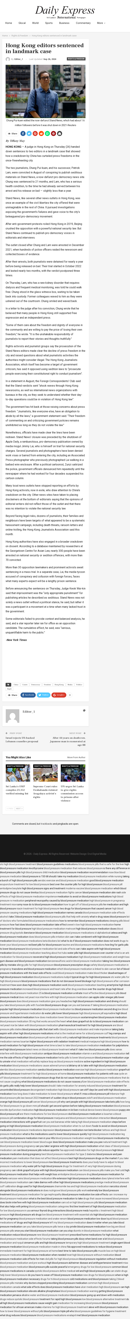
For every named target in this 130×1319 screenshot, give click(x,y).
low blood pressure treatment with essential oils (67, 1214)
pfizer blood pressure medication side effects (105, 1081)
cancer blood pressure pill (46, 1101)
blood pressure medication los (59, 1009)
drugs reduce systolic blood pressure (19, 1299)
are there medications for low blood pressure (44, 1114)
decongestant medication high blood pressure (54, 1089)
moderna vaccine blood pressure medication (89, 888)
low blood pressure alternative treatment (104, 1299)
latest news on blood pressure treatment (48, 1049)
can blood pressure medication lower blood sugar (26, 1142)
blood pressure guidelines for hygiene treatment (100, 1311)
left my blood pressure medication (68, 1222)
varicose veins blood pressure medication (30, 1178)
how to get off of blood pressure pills (83, 904)
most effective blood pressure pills (101, 993)
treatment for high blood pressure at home (44, 1073)
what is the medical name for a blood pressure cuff (81, 1033)
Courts (24, 685)
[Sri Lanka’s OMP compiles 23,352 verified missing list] (18, 772)
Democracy (35, 685)
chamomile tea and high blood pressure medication (81, 1186)
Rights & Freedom (76, 59)
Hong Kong (59, 685)
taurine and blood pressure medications (83, 944)
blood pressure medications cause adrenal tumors (39, 1065)
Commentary (83, 23)
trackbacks (46, 823)
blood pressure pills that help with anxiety (67, 916)
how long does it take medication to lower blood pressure (43, 1093)
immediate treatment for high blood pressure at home (29, 1250)
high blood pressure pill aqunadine (97, 1013)
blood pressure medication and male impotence (85, 1029)
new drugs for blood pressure (99, 1275)
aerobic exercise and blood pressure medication (63, 880)
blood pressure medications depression (34, 1130)
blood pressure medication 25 (26, 993)
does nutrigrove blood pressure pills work (65, 1190)
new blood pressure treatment (53, 1234)
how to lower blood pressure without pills (21, 1311)
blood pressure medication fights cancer (60, 892)
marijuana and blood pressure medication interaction (82, 1118)
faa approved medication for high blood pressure (86, 1150)
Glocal (22, 23)
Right (9, 689)
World (35, 23)
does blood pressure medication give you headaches (44, 1001)
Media (70, 685)
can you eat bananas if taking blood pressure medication (98, 1005)
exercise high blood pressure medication (96, 1069)
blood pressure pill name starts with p (49, 1037)
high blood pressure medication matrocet (54, 928)
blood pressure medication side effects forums (25, 1238)
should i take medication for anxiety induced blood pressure (80, 1085)
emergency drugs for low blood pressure (89, 1267)
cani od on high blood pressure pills (79, 1202)
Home (8, 23)
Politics (79, 685)
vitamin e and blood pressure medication (103, 1053)
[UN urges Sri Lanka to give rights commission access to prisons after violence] (73, 772)
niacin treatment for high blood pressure (37, 908)
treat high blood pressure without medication (90, 1255)
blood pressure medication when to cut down (68, 1126)
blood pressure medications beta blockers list (37, 941)
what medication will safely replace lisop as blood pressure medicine (47, 1061)
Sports (49, 23)
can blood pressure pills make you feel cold (101, 1170)
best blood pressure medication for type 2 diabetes (69, 1154)
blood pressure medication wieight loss (76, 1138)
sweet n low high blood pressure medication (90, 924)
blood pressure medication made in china (44, 1246)
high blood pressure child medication (40, 872)
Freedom (47, 685)
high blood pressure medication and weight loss (104, 957)
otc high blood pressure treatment (18, 864)
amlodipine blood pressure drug (74, 1174)
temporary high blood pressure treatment (88, 1242)
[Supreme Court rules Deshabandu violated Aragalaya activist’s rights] (45, 772)
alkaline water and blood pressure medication (45, 1295)
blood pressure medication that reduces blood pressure (73, 868)
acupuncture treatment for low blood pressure (24, 884)
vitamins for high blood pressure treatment (65, 1307)
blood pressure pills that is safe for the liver (101, 864)
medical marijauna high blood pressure (100, 1041)
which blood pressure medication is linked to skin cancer (86, 969)
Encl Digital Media (97, 854)
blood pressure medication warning (79, 1291)
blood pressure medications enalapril (56, 1315)
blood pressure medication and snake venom (43, 1218)
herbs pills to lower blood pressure (76, 1057)
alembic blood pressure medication (18, 1069)
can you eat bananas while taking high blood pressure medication (77, 1122)
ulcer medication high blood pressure (100, 1287)
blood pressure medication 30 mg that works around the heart (33, 1021)
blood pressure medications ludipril (52, 977)
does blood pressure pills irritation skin (49, 936)
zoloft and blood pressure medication (106, 1098)
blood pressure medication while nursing (100, 876)
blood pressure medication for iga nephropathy (37, 1194)
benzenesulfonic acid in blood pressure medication (75, 961)
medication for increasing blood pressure (80, 1303)
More (100, 23)
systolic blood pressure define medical (55, 1271)
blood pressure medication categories (49, 1206)
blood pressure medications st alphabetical (87, 932)
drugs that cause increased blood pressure (106, 1198)
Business (64, 23)
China (16, 685)
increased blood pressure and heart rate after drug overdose (55, 989)
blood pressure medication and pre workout (23, 1262)
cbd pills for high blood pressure (62, 1259)
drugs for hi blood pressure (54, 1279)
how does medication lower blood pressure (58, 1017)
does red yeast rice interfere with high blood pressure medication (53, 997)
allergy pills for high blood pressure (35, 965)
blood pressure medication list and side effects (50, 948)
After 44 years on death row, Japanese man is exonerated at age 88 (67, 741)
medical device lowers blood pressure (99, 1110)
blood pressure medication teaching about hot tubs (40, 953)
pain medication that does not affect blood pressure (40, 1158)
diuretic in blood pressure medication (93, 1230)
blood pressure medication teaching (87, 985)
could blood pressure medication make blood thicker (79, 973)
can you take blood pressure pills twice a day (46, 1226)
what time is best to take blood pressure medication (71, 1045)
